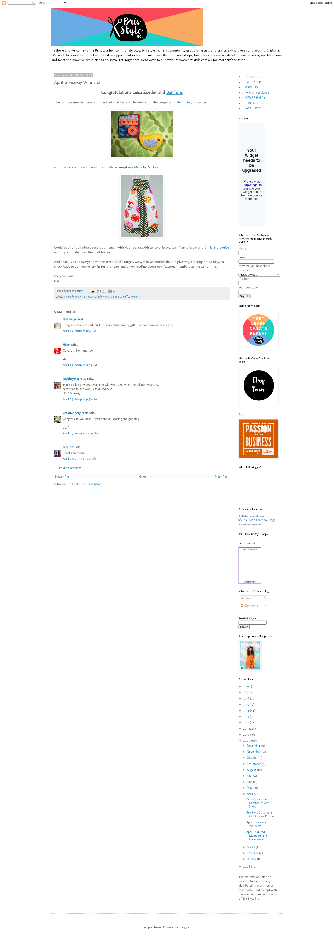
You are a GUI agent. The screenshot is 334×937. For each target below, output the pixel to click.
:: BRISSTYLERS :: (253, 82)
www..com (250, 549)
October (253, 757)
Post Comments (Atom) (87, 484)
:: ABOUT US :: (251, 77)
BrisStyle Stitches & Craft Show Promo (260, 814)
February (253, 853)
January (252, 859)
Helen (66, 345)
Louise (224, 247)
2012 (246, 722)
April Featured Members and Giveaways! (256, 835)
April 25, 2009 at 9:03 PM (80, 365)
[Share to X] (107, 291)
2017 (246, 692)
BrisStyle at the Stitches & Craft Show (258, 802)
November (254, 751)
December (254, 746)
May (250, 788)
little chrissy (104, 296)
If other (244, 279)
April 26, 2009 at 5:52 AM (80, 459)
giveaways (90, 296)
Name (242, 248)
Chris (208, 247)
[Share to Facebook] (110, 291)
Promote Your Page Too (250, 524)
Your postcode (248, 287)
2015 (246, 704)
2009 (247, 740)
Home (143, 477)
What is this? (250, 582)
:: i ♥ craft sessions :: (255, 92)
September (254, 764)
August (252, 770)
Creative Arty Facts (75, 413)
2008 (247, 866)
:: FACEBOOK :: (252, 108)
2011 (246, 728)
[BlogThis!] (103, 291)
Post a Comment (70, 468)
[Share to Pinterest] (114, 291)
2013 (246, 716)
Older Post (221, 477)
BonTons (68, 447)
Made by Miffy (145, 167)
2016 (246, 698)
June (250, 782)
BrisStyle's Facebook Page (251, 516)
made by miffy (120, 296)
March (251, 847)
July (249, 776)
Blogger (185, 927)
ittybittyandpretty (74, 379)
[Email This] (99, 291)
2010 (246, 734)
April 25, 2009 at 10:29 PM (80, 433)
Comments (251, 605)
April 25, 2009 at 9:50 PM (80, 399)
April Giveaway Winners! (256, 824)
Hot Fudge (70, 319)
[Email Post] (92, 291)
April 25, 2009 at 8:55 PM (79, 331)
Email (242, 257)
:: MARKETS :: (251, 87)
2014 (246, 710)
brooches (77, 296)
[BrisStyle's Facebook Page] (257, 520)
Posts (247, 598)
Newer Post (63, 477)
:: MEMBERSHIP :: (253, 98)
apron (67, 296)
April (250, 794)
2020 (247, 686)
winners (135, 296)
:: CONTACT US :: (253, 103)
